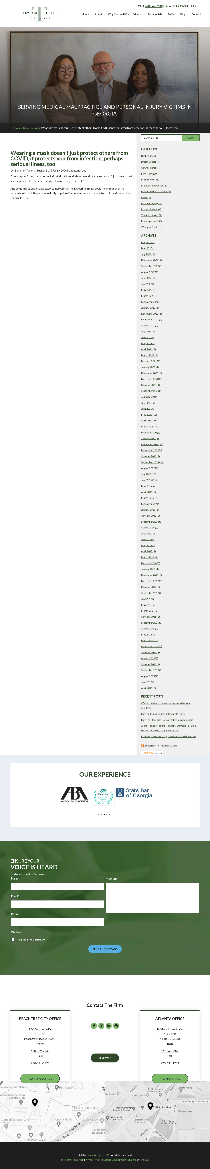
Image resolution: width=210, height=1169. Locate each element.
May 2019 (146, 485)
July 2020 (146, 402)
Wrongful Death (149, 227)
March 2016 (147, 640)
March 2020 (147, 426)
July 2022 (146, 277)
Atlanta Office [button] (170, 1078)
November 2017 (150, 580)
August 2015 (148, 658)
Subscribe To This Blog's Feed (161, 745)
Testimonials (154, 14)
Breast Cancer (148, 161)
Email (15, 896)
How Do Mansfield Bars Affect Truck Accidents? (167, 719)
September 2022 (150, 266)
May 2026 (146, 242)
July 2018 (146, 533)
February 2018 (149, 563)
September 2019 (150, 462)
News (144, 197)
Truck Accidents (149, 215)
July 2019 (146, 474)
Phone (15, 914)
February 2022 (149, 301)
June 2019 (146, 479)
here (26, 198)
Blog (183, 14)
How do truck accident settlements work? (163, 713)
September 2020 (150, 390)
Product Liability (150, 209)
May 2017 (146, 604)
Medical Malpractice (152, 185)
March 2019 (147, 497)
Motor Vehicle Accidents (154, 191)
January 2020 (148, 438)
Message (111, 878)
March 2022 (147, 295)
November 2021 (150, 319)
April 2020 (146, 420)
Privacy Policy (92, 1159)
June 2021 (146, 337)
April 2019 (146, 491)
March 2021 (147, 355)
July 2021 (146, 331)
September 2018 (150, 521)
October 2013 (148, 664)
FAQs (171, 14)
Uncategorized (77, 170)
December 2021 (149, 313)
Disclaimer (17, 931)
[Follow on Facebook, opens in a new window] (94, 1026)
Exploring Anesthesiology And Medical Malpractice (168, 736)
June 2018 (146, 539)
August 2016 (148, 628)
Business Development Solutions (119, 1159)
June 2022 (146, 283)
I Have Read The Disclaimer (30, 939)
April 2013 (146, 687)
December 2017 (149, 575)
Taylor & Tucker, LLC (38, 170)
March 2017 (147, 610)
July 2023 (146, 254)
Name (14, 878)
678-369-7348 (153, 6)
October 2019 (148, 456)
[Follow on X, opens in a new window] (101, 1026)
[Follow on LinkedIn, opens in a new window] (109, 1026)
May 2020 (146, 414)
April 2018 (146, 551)
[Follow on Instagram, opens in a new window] (116, 1026)
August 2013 (148, 676)
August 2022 (148, 272)
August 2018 (148, 527)
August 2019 (148, 468)
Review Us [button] (105, 1057)
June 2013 (146, 682)
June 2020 (146, 408)
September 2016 (150, 622)
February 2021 (149, 361)
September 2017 (150, 592)
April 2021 (146, 349)
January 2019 (148, 509)
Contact (196, 14)
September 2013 (150, 670)
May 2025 (146, 248)
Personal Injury (149, 203)
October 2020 (148, 384)
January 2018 (148, 569)
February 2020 (149, 432)
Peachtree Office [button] (40, 1078)
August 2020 (148, 396)
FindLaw (144, 1159)
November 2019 (150, 450)
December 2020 (149, 373)
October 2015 (148, 652)
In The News (147, 179)
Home (85, 14)
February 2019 (149, 503)
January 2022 (148, 307)
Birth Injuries (148, 155)
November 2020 (150, 378)
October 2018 (148, 515)
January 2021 (148, 367)
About (98, 14)
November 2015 (150, 646)
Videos (137, 14)
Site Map (79, 1159)
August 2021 (148, 325)
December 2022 (149, 260)
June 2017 (146, 598)
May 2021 (146, 343)
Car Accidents (148, 167)
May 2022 (146, 289)
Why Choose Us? (117, 14)
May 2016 (146, 634)
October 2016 (148, 616)
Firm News (147, 173)
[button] (11, 802)
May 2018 (146, 545)
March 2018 (147, 557)
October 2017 (148, 586)
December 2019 (149, 444)
